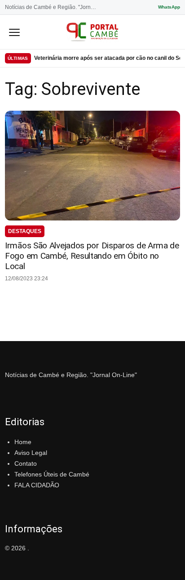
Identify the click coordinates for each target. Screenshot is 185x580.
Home (22, 441)
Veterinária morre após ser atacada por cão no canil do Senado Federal (107, 58)
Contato (25, 463)
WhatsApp (169, 6)
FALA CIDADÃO (36, 485)
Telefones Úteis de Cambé (51, 474)
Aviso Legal (30, 452)
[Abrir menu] (14, 31)
